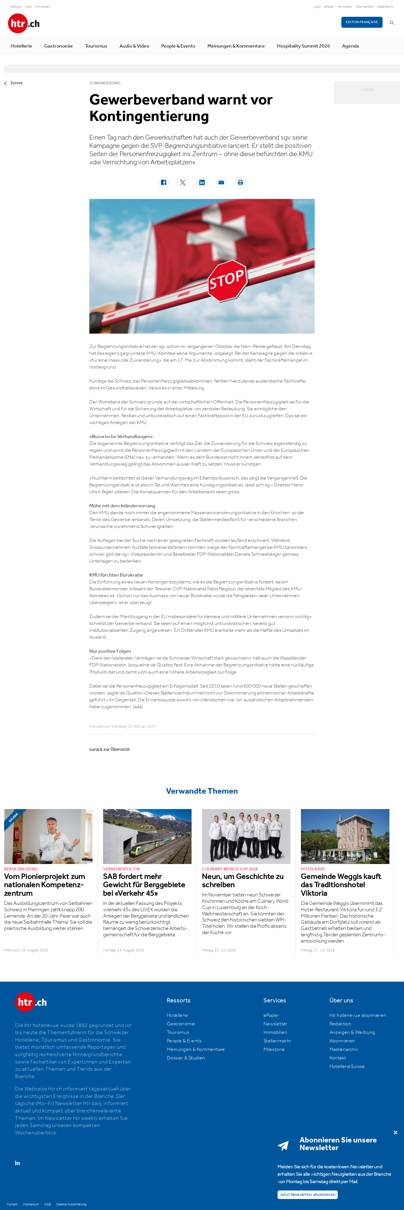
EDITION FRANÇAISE (362, 22)
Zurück (16, 83)
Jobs (28, 6)
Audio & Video (134, 46)
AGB (47, 1204)
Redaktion (341, 1024)
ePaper (329, 6)
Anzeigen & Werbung (352, 1032)
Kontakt (338, 1058)
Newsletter (344, 6)
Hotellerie (21, 46)
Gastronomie (58, 46)
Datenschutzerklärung (71, 1204)
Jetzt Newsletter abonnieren (308, 1194)
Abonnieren (342, 1041)
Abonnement (364, 6)
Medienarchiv (385, 6)
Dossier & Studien (186, 1058)
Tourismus (96, 46)
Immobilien (42, 6)
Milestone (274, 1049)
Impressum (31, 1204)
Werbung (15, 6)
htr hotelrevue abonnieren (358, 1015)
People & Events (178, 46)
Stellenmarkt (277, 1041)
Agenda (350, 46)
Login (317, 6)
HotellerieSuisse (347, 1066)
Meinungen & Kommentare (236, 46)
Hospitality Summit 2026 (303, 46)
